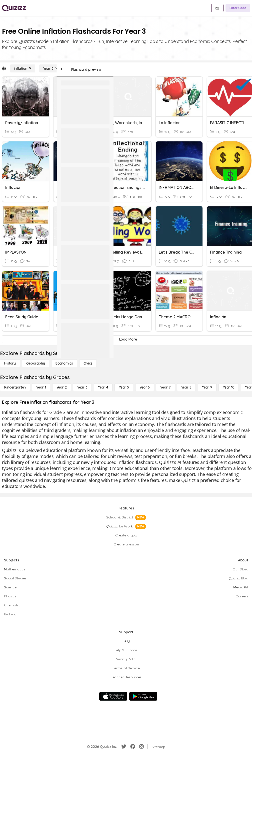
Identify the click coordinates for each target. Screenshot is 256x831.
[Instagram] (141, 747)
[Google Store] (143, 696)
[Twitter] (123, 747)
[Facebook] (132, 747)
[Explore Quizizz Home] (14, 8)
